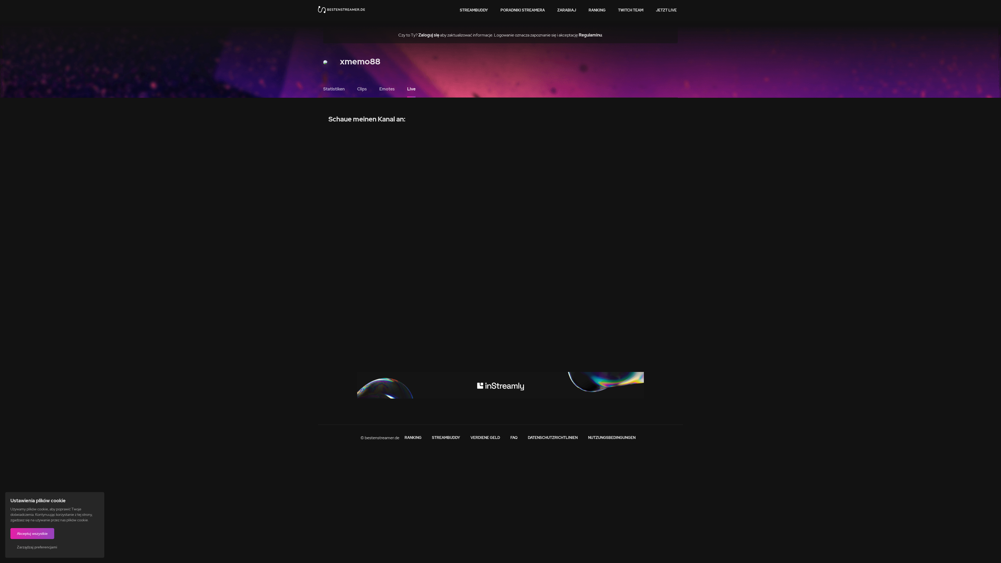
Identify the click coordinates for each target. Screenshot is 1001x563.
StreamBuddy (474, 10)
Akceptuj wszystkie (32, 533)
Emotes (387, 89)
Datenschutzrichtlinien (553, 437)
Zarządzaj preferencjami (37, 547)
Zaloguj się (428, 35)
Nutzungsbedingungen (612, 437)
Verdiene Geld (485, 437)
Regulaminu (590, 35)
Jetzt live (666, 10)
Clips (362, 89)
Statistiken (334, 89)
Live (411, 89)
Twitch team (630, 10)
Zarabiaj (566, 10)
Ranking (597, 10)
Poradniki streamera (522, 10)
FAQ (513, 437)
